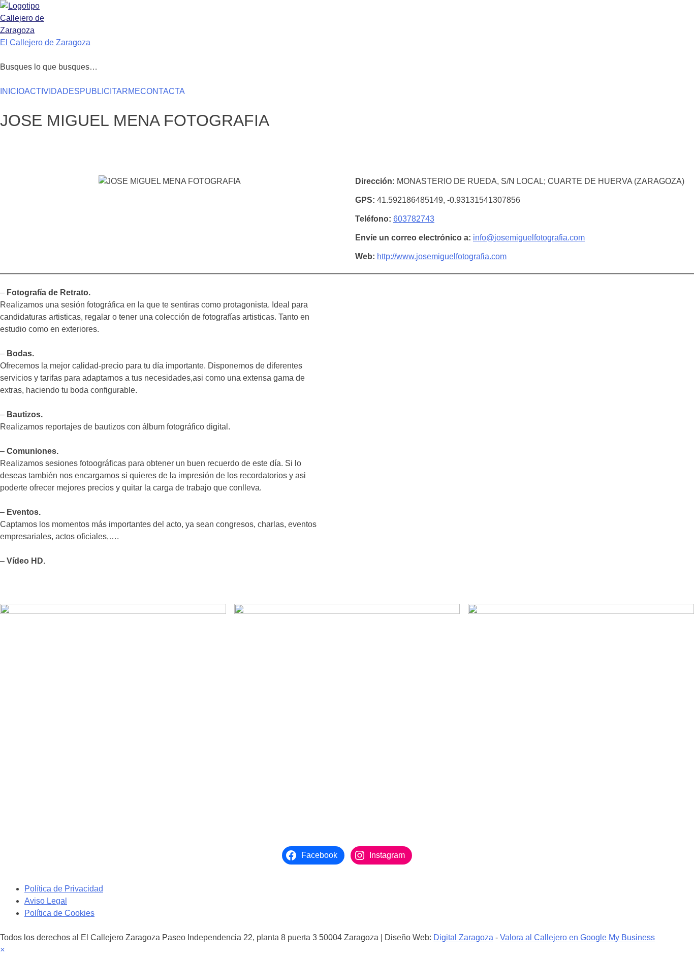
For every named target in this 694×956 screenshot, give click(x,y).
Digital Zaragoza (463, 937)
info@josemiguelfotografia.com (529, 237)
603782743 (413, 218)
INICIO (12, 91)
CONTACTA (162, 91)
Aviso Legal (45, 901)
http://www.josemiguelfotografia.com (442, 256)
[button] (2, 949)
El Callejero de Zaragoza (45, 42)
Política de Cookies (59, 913)
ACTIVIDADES (52, 91)
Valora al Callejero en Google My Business (577, 937)
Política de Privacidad (63, 888)
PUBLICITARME (110, 91)
